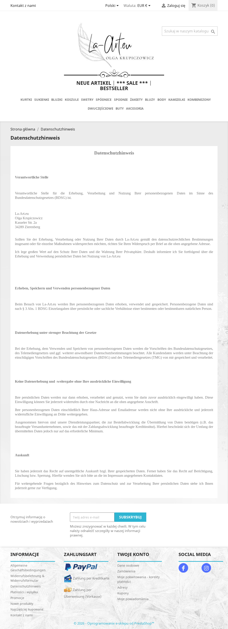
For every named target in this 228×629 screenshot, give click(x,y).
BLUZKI (56, 99)
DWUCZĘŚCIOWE (100, 108)
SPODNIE (121, 99)
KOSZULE (72, 99)
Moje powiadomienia (133, 599)
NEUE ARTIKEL (93, 82)
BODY (161, 99)
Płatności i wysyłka (24, 592)
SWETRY (87, 99)
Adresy (122, 587)
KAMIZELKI (176, 99)
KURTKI (26, 99)
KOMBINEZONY (199, 99)
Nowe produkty (21, 603)
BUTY (120, 108)
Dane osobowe (128, 565)
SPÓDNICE (104, 99)
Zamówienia (126, 571)
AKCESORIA (135, 108)
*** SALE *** (132, 82)
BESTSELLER (114, 88)
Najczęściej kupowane (26, 609)
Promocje (17, 598)
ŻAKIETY (136, 99)
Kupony (123, 593)
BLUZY (150, 99)
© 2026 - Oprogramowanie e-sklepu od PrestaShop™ (114, 623)
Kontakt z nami (23, 5)
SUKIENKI (41, 99)
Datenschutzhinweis (25, 586)
